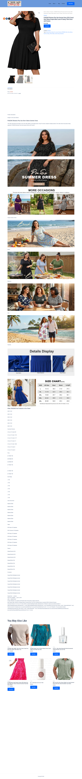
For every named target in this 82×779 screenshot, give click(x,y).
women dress (57, 33)
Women (48, 11)
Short (67, 32)
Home (50, 3)
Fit (54, 32)
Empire (52, 32)
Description (10, 88)
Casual (47, 32)
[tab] (10, 89)
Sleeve (71, 32)
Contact (63, 3)
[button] (55, 4)
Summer (45, 33)
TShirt (51, 33)
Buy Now (47, 26)
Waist (53, 33)
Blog (59, 3)
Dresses (51, 11)
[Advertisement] (41, 106)
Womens (62, 33)
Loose (57, 32)
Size (69, 32)
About (54, 3)
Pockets (59, 32)
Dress (50, 32)
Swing (48, 33)
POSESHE (63, 32)
